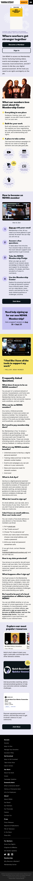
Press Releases (9, 822)
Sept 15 (18, 324)
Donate (24, 2)
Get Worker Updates (10, 851)
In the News (8, 832)
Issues (6, 776)
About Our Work (9, 773)
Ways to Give (8, 746)
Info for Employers (10, 792)
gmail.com (11, 526)
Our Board (7, 802)
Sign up (12, 228)
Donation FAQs (9, 753)
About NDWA (8, 799)
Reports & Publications (11, 825)
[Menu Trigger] (30, 2)
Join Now (16, 301)
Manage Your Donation (11, 749)
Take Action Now (9, 762)
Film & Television (9, 829)
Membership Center (10, 864)
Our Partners (8, 806)
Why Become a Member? (12, 861)
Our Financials (8, 809)
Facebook (9, 854)
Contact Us (8, 815)
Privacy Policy (12, 878)
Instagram (12, 854)
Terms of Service (20, 878)
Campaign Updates (10, 779)
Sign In (16, 50)
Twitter (5, 854)
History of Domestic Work (12, 789)
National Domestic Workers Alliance (9, 2)
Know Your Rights (9, 844)
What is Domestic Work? (12, 786)
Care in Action (8, 766)
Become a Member (16, 45)
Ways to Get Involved (11, 759)
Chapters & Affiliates (10, 847)
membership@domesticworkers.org (15, 552)
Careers (6, 812)
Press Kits (7, 835)
